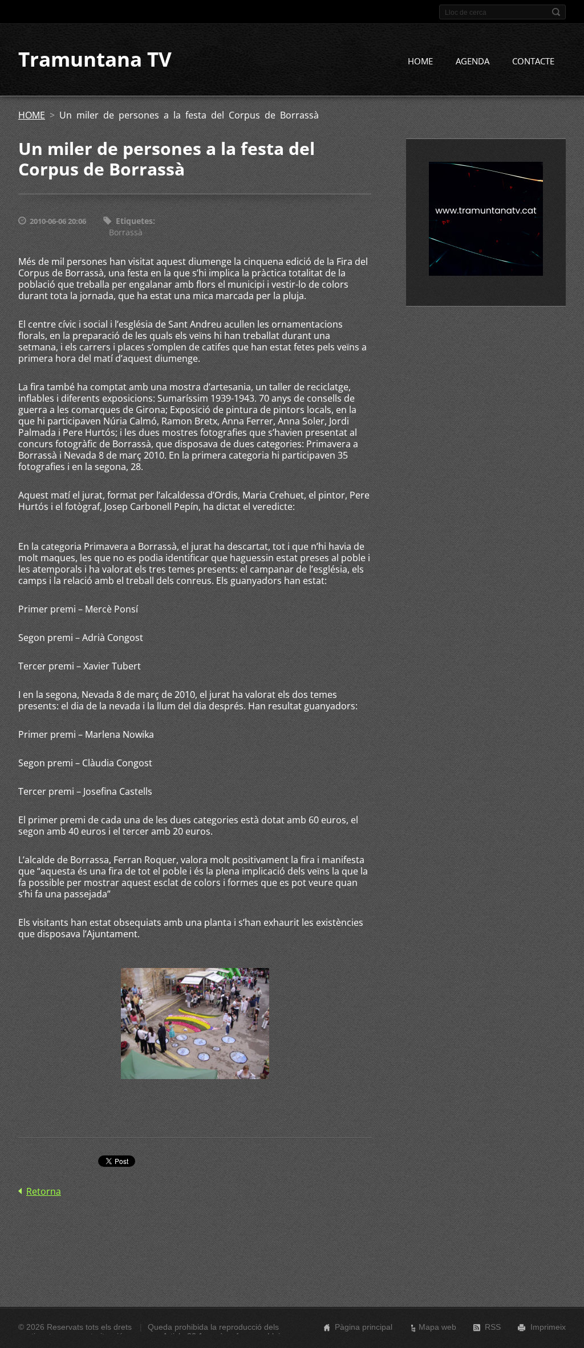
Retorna (43, 1191)
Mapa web (437, 1326)
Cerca (556, 12)
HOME (420, 61)
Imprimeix (548, 1326)
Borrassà (126, 232)
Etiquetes (134, 220)
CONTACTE (533, 61)
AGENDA (472, 61)
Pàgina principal (363, 1326)
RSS (493, 1326)
